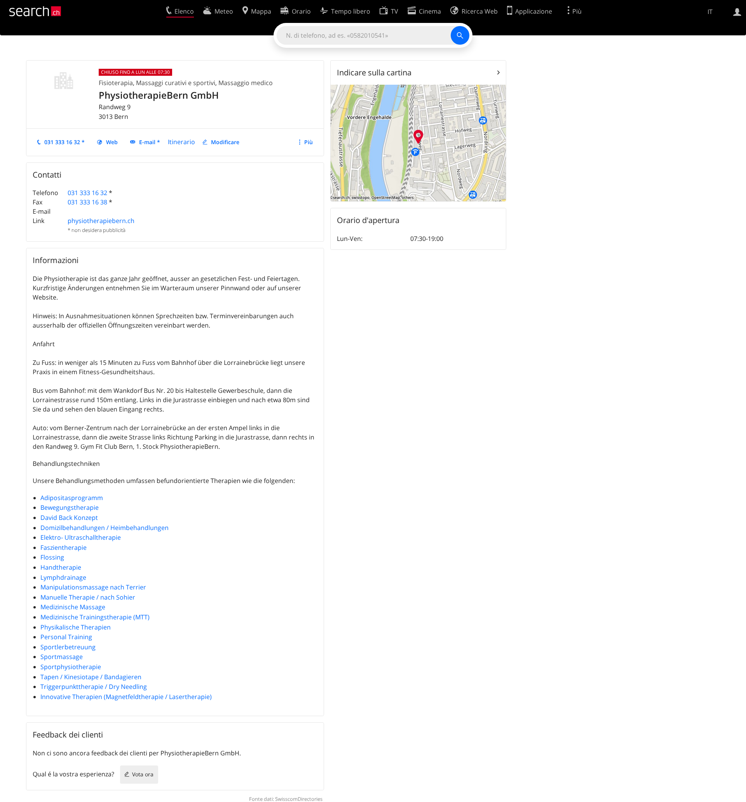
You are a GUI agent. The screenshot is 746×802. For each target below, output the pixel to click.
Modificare (225, 142)
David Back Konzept (69, 517)
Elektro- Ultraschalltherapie (80, 537)
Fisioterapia (116, 82)
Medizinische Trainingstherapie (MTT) (95, 617)
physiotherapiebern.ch (101, 220)
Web (112, 142)
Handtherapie (60, 567)
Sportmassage (61, 656)
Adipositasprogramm (71, 497)
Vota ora (142, 774)
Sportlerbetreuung (68, 647)
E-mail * (149, 142)
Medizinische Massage (72, 607)
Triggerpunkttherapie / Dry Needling (93, 686)
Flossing (52, 557)
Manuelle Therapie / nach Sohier (87, 597)
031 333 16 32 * (64, 142)
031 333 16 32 (87, 192)
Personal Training (66, 637)
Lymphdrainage (63, 577)
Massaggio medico (245, 82)
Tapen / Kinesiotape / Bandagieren (90, 677)
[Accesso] (737, 11)
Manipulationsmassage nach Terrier (93, 587)
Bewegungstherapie (69, 507)
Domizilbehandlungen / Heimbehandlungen (104, 527)
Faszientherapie (63, 547)
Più (308, 142)
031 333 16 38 (87, 202)
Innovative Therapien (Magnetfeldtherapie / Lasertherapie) (126, 696)
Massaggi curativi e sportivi (175, 82)
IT (710, 11)
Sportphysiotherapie (70, 667)
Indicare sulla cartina (374, 72)
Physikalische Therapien (75, 627)
